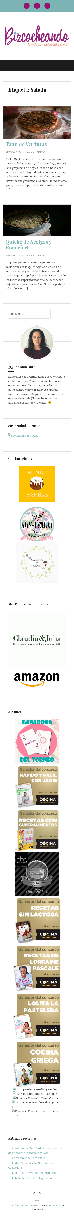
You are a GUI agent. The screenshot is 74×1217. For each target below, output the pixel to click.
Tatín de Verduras (26, 144)
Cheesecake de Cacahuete (28, 1158)
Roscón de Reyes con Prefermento (34, 1172)
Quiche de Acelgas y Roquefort (29, 244)
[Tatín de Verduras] (38, 128)
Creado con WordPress (23, 1205)
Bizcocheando (27, 152)
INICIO (41, 152)
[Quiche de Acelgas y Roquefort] (38, 226)
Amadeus (54, 1205)
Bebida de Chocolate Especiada (32, 1178)
